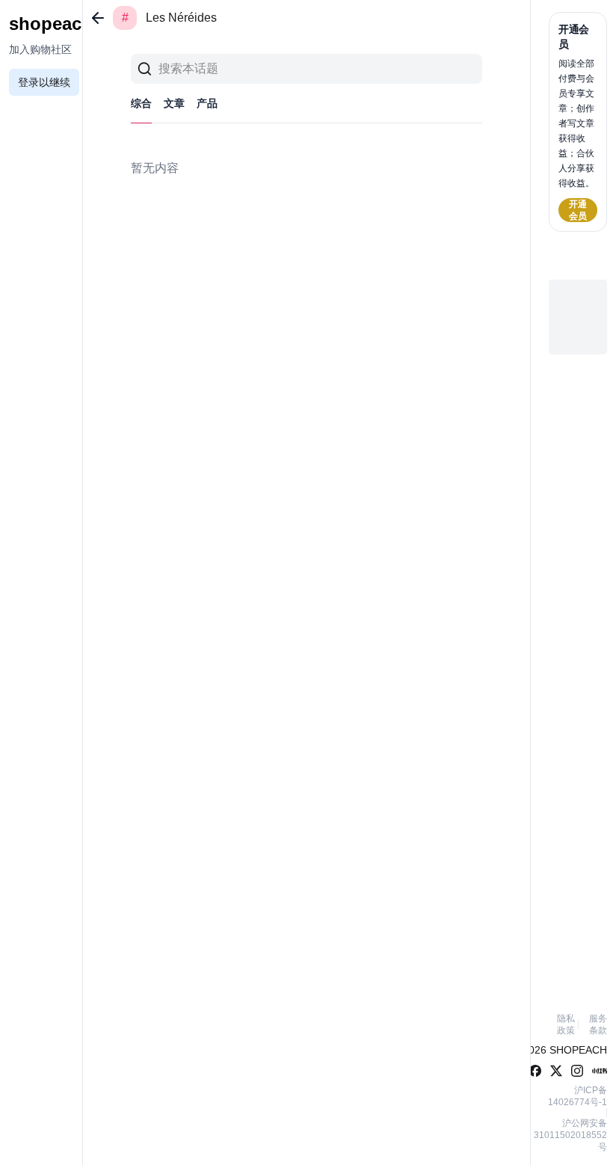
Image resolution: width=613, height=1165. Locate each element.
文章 (174, 103)
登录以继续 (44, 82)
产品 (207, 103)
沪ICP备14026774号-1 (577, 1096)
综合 (141, 103)
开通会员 (578, 210)
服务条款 (598, 1024)
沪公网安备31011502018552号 (570, 1135)
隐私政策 (566, 1024)
